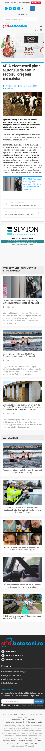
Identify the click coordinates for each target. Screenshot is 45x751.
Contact (30, 719)
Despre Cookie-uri (14, 743)
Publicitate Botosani (12, 679)
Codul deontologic (34, 722)
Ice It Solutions (10, 683)
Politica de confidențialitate (30, 705)
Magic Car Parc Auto (12, 675)
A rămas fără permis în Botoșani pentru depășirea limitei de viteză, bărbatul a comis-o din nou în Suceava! (22, 510)
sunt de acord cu (23, 705)
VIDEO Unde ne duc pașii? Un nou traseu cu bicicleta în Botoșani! (22, 617)
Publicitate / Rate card (14, 722)
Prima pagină (19, 719)
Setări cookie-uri (31, 743)
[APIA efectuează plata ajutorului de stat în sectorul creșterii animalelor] (22, 104)
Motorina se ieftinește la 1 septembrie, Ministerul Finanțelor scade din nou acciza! (22, 301)
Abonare (38, 701)
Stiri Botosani (11, 86)
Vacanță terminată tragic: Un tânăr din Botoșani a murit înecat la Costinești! (19, 355)
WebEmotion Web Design (14, 671)
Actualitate (9, 88)
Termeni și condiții (9, 741)
